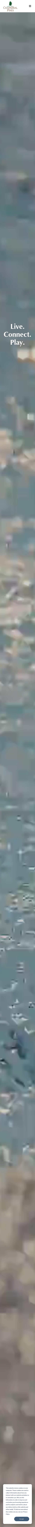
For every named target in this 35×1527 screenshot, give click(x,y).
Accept (21, 1519)
